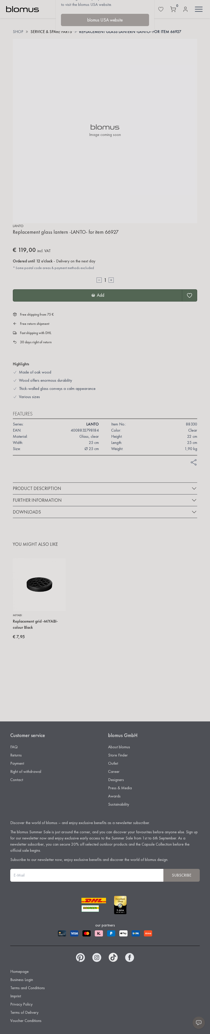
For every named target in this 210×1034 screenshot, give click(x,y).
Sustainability (118, 804)
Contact (16, 779)
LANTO (18, 225)
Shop (18, 31)
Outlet (113, 763)
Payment (17, 763)
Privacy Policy (21, 1004)
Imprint (15, 996)
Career (114, 771)
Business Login (21, 979)
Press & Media (120, 788)
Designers (116, 779)
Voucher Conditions (25, 1020)
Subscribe (181, 875)
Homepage (19, 971)
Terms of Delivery (24, 1012)
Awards (114, 796)
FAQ (14, 747)
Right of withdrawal (25, 771)
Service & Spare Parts (51, 31)
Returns (16, 755)
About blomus (119, 747)
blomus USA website (105, 20)
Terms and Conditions (27, 987)
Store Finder (118, 755)
